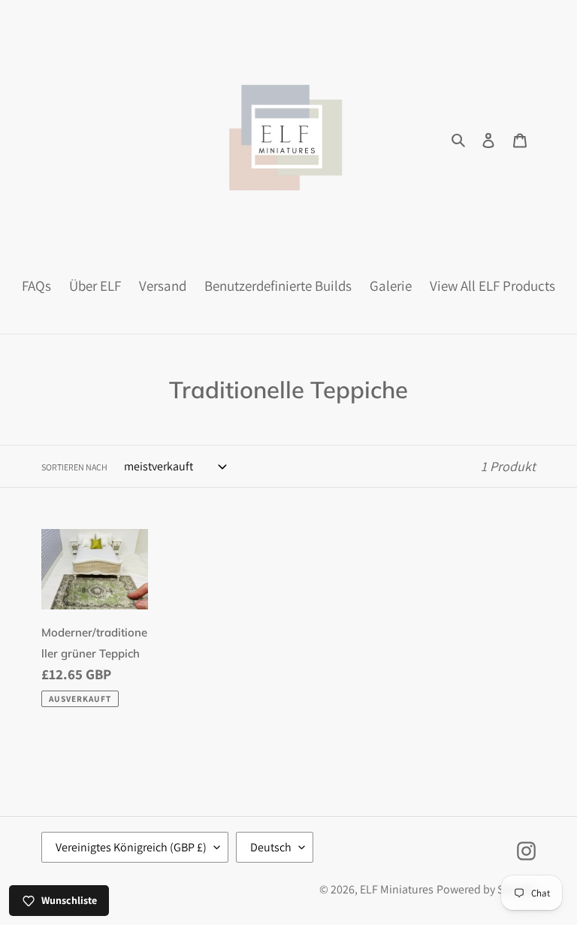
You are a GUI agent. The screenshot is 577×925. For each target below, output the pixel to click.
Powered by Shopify (486, 889)
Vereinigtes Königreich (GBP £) (131, 847)
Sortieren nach (74, 467)
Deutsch (271, 847)
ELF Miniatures (397, 889)
